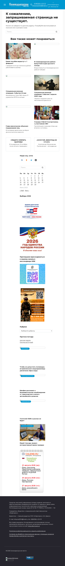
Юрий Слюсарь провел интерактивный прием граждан (32, 444)
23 (35, 182)
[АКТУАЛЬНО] (32, 363)
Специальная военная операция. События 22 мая (16, 92)
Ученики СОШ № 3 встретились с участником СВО (46, 123)
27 (24, 184)
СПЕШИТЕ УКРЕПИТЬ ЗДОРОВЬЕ (18, 141)
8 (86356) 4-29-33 (40, 3)
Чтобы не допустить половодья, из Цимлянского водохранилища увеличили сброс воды (32, 369)
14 (28, 180)
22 (32, 182)
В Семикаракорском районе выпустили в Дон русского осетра (44, 63)
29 (32, 184)
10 (38, 178)
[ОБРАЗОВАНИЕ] (32, 415)
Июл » (27, 190)
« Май (22, 190)
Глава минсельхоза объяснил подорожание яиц (17, 127)
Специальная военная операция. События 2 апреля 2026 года (45, 94)
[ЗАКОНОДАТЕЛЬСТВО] (32, 387)
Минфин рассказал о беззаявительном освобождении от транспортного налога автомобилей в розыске (32, 393)
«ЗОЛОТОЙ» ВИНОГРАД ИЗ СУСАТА (46, 141)
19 (20, 182)
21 (28, 182)
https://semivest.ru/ (34, 526)
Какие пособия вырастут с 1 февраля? (16, 62)
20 (24, 182)
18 (42, 180)
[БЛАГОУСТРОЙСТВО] (32, 440)
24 (39, 182)
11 (42, 178)
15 (31, 180)
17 (38, 180)
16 (35, 180)
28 (28, 184)
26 (20, 184)
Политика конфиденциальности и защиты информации (27, 531)
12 (20, 180)
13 (24, 180)
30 (35, 184)
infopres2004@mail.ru (39, 5)
